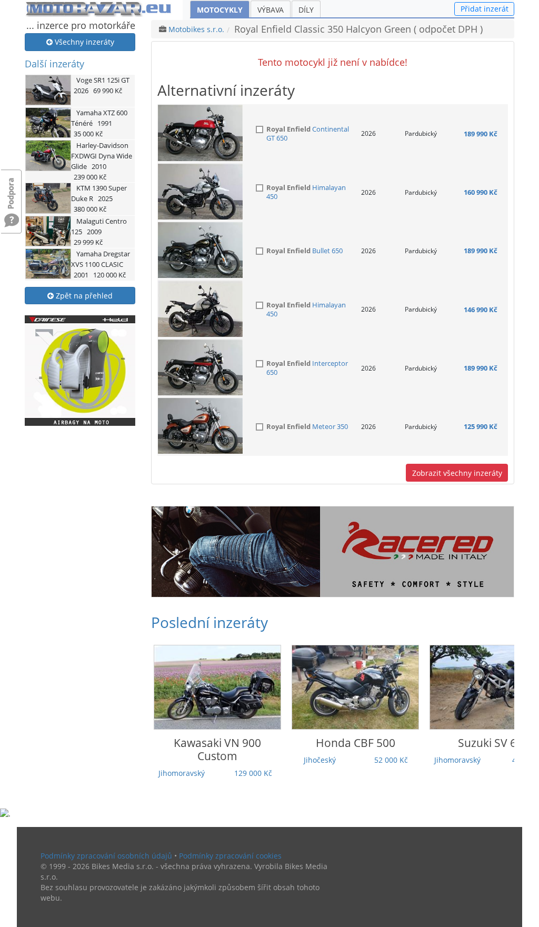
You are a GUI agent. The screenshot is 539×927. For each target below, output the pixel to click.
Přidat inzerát (484, 9)
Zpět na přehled (83, 296)
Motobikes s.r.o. (196, 29)
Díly (306, 10)
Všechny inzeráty (83, 42)
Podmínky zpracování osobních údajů (106, 856)
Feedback (11, 188)
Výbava (270, 10)
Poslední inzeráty (209, 622)
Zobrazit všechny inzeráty (457, 473)
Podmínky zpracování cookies (230, 856)
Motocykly (220, 10)
